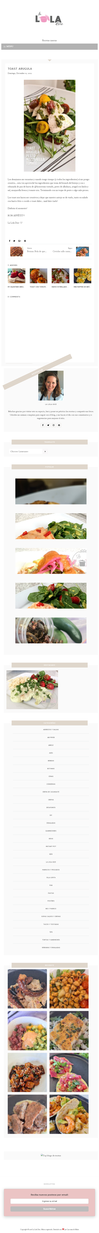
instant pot (51, 846)
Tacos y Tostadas (51, 924)
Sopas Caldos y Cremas (51, 916)
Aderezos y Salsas (51, 729)
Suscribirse (49, 1209)
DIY (51, 815)
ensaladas (51, 823)
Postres (51, 901)
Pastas (51, 893)
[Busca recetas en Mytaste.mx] (51, 1155)
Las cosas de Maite (73, 1229)
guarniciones (51, 831)
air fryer (51, 737)
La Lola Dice (51, 862)
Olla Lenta (51, 877)
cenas (51, 776)
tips (51, 932)
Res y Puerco (51, 909)
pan (51, 885)
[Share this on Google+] (19, 241)
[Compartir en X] (14, 241)
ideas (51, 839)
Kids (51, 854)
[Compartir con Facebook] (9, 241)
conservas (51, 784)
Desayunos (15, 235)
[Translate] (45, 451)
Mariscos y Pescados (51, 870)
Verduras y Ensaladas (51, 947)
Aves (51, 753)
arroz (50, 745)
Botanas (51, 768)
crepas (51, 800)
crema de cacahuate (51, 792)
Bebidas (51, 761)
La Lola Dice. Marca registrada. (42, 1229)
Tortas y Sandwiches (51, 940)
